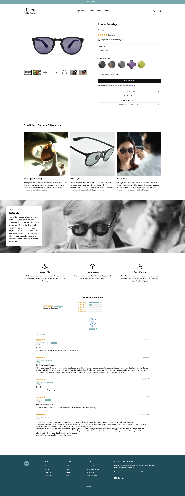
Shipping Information (129, 104)
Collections (48, 472)
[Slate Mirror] (112, 64)
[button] (103, 35)
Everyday (47, 466)
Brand (99, 11)
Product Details (129, 95)
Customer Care (91, 466)
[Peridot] (141, 64)
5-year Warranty (129, 100)
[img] (40, 340)
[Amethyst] (131, 64)
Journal (106, 11)
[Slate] (102, 64)
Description (129, 91)
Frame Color (104, 47)
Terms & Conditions (93, 469)
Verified (92, 329)
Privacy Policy (91, 472)
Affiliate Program (92, 475)
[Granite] (122, 64)
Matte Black (104, 51)
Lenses (91, 11)
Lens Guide (48, 475)
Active (47, 469)
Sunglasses (80, 11)
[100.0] (92, 322)
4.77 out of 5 (58, 306)
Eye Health (69, 466)
